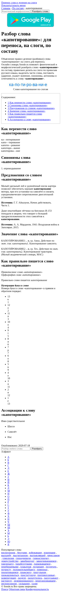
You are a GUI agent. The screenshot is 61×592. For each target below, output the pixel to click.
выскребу (6, 555)
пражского (25, 572)
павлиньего (7, 564)
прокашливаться (10, 575)
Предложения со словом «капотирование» (31, 108)
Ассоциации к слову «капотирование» (29, 119)
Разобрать (37, 448)
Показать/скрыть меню (13, 5)
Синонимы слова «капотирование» (27, 105)
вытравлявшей (38, 555)
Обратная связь (17, 589)
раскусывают (51, 578)
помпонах (42, 569)
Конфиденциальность (37, 589)
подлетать (51, 566)
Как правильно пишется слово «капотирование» (25, 115)
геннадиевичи (23, 558)
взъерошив (49, 552)
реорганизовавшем (45, 580)
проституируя (28, 575)
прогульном (39, 572)
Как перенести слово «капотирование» (29, 102)
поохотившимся (9, 572)
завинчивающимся (46, 561)
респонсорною (9, 583)
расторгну (6, 580)
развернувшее (8, 578)
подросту (6, 569)
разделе (22, 578)
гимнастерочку (41, 558)
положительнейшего (24, 569)
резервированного (23, 580)
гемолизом (8, 558)
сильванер (24, 583)
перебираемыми (9, 566)
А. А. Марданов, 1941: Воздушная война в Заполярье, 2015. (30, 226)
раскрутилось (35, 578)
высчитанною (20, 555)
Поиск (4, 589)
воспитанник (8, 552)
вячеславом (53, 555)
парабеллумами (23, 564)
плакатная (25, 566)
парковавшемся (42, 564)
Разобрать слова (40, 11)
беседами (22, 552)
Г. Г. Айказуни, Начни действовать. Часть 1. (26, 204)
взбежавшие (35, 552)
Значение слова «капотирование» (26, 111)
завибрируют (27, 561)
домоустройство (9, 561)
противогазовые (46, 575)
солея (34, 583)
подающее (38, 566)
